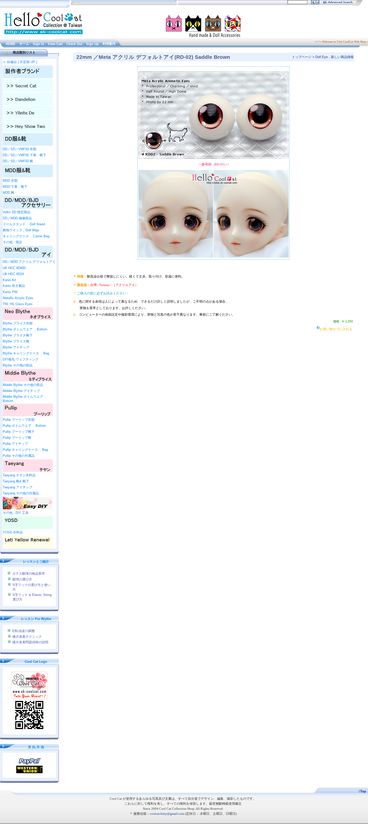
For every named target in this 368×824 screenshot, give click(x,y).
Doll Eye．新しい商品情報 (334, 57)
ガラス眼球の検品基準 (28, 573)
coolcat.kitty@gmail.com (167, 813)
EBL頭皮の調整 (23, 631)
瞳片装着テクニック (27, 637)
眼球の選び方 (22, 579)
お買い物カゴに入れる (336, 329)
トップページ (301, 57)
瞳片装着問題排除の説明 (30, 642)
